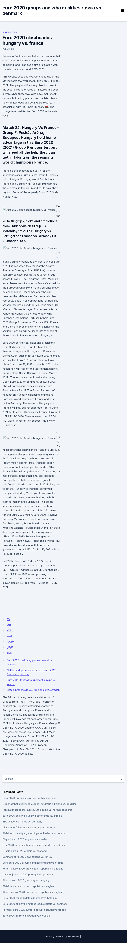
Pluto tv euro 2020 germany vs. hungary (25, 880)
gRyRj (10, 647)
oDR (9, 652)
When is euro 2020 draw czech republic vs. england (32, 868)
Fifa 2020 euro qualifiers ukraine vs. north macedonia (33, 845)
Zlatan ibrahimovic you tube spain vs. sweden (33, 689)
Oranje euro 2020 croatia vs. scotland (24, 850)
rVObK (11, 641)
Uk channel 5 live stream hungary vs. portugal (28, 827)
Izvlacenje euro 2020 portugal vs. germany (27, 874)
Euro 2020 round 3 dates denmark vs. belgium (29, 898)
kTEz (10, 630)
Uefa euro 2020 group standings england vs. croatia (32, 862)
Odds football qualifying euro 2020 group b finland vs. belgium (39, 803)
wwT (9, 636)
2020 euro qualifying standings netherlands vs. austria (34, 833)
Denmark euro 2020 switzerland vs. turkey (27, 856)
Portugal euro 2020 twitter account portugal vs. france (34, 909)
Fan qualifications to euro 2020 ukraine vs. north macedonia (37, 809)
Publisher (8, 49)
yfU (9, 624)
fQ (8, 619)
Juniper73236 (10, 32)
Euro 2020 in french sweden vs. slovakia (26, 915)
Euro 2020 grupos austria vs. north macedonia (29, 798)
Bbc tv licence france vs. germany (22, 821)
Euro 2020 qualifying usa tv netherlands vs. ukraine (32, 815)
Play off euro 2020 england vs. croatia (24, 839)
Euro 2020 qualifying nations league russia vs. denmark (34, 903)
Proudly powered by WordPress (62, 936)
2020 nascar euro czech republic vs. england (28, 886)
